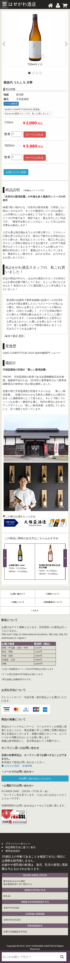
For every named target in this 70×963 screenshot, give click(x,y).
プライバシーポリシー (18, 843)
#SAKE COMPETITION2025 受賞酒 (22, 109)
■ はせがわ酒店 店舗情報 (16, 765)
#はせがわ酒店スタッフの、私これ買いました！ (28, 113)
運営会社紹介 (12, 850)
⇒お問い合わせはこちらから (35, 778)
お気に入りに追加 (16, 172)
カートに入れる (34, 134)
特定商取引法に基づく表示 (20, 847)
